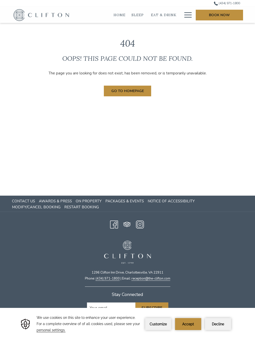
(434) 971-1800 (229, 3)
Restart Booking (81, 207)
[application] (127, 324)
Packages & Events (124, 201)
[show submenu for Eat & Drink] (180, 15)
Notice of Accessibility (171, 201)
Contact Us (23, 201)
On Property (89, 201)
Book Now (219, 15)
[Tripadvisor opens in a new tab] (127, 224)
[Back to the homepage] (42, 15)
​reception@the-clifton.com (150, 278)
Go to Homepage (127, 91)
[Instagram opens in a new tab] (140, 224)
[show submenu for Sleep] (147, 15)
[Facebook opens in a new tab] (114, 224)
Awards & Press (55, 201)
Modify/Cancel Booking (36, 207)
